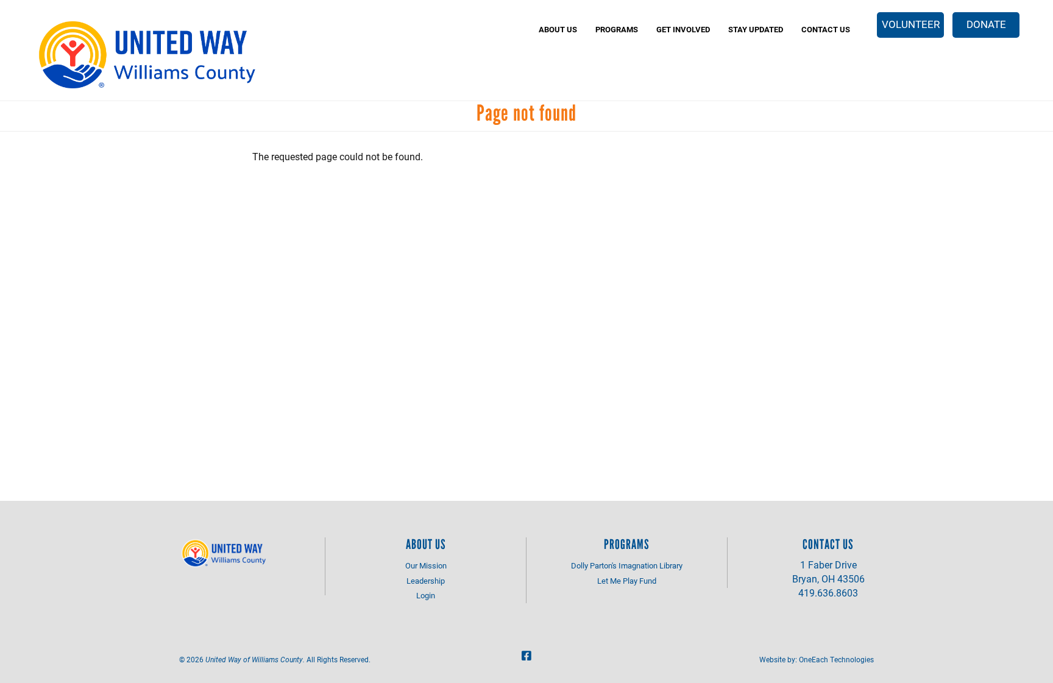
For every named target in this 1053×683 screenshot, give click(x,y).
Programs (616, 29)
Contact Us (825, 29)
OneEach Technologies (836, 659)
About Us (558, 29)
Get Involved (683, 29)
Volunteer (911, 24)
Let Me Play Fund (626, 580)
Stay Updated (755, 29)
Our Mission (426, 565)
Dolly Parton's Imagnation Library (626, 565)
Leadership (425, 580)
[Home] (149, 55)
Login (425, 595)
